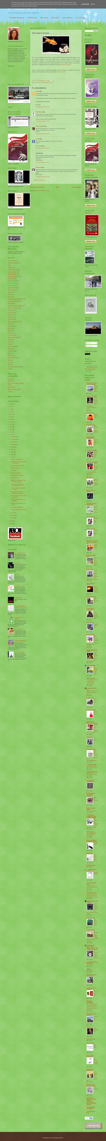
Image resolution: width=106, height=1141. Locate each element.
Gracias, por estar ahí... (20, 586)
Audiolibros (10, 267)
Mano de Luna (90, 623)
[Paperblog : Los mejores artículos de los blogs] (89, 1119)
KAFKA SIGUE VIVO (95, 416)
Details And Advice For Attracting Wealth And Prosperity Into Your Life (92, 895)
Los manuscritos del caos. (91, 688)
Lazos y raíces (90, 569)
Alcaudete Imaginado (17, 17)
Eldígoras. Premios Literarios (14, 389)
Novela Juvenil (11, 335)
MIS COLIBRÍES (96, 1030)
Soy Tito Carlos (90, 1043)
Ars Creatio (10, 391)
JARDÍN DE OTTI (96, 873)
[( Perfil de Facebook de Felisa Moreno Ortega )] (91, 369)
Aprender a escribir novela (91, 883)
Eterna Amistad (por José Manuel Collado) (96, 589)
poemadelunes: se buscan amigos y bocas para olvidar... (92, 774)
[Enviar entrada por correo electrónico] (53, 81)
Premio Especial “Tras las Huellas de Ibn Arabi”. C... (18, 462)
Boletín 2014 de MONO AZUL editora (92, 722)
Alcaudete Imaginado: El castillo (18, 509)
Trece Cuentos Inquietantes (90, 1055)
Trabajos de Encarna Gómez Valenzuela (92, 383)
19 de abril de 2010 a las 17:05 (43, 107)
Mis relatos (44, 17)
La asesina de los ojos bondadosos (15, 306)
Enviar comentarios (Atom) (43, 190)
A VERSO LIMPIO (91, 765)
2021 (11, 406)
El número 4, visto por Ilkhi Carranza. (96, 1061)
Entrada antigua (76, 187)
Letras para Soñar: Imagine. (91, 988)
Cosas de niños (81, 17)
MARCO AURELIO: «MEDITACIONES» (96, 482)
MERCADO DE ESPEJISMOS (90, 437)
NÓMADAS (90, 737)
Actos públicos (11, 260)
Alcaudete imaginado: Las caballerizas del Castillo (21, 606)
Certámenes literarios (13, 269)
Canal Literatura (11, 387)
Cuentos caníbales (12, 283)
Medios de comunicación (13, 321)
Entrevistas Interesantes (13, 301)
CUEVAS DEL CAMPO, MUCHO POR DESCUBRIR (91, 816)
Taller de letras (90, 832)
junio (12, 452)
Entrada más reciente (37, 187)
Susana (37, 91)
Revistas (10, 362)
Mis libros (10, 328)
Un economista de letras (91, 1112)
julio (12, 449)
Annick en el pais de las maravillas (91, 975)
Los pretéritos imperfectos (90, 1069)
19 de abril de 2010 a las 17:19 (43, 134)
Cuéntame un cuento (15, 468)
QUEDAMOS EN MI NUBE (92, 650)
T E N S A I (95, 493)
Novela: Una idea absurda (43, 82)
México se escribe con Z (95, 993)
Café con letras (90, 698)
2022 (11, 404)
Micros (9, 324)
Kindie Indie (90, 853)
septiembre (13, 444)
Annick (37, 139)
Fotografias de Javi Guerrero (91, 1014)
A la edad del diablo (91, 450)
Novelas (51, 82)
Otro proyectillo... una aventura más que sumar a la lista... (92, 887)
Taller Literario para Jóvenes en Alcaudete (18, 500)
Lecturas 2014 (11, 319)
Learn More (85, 4)
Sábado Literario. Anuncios (19, 618)
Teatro (9, 364)
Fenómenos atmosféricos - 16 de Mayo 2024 (96, 561)
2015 (11, 422)
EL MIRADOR (90, 413)
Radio (9, 353)
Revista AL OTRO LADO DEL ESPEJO (92, 840)
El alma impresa (91, 918)
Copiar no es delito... (95, 1046)
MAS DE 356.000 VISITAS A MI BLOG (96, 388)
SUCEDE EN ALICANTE (96, 600)
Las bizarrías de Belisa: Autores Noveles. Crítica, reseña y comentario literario (92, 947)
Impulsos (89, 969)
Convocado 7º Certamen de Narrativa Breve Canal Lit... (18, 484)
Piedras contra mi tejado (91, 808)
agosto (12, 447)
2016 (11, 419)
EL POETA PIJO (91, 865)
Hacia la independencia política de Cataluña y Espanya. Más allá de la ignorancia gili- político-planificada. (92, 1006)
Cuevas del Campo (12, 290)
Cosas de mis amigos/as (13, 276)
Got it (93, 4)
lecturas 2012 (11, 317)
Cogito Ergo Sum (91, 425)
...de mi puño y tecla (91, 892)
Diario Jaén (55, 17)
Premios (10, 348)
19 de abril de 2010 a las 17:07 (43, 121)
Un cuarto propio (91, 749)
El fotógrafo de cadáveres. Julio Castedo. (96, 954)
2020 (11, 409)
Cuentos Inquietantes (12, 287)
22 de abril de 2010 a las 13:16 (43, 176)
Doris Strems (90, 1027)
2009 (11, 521)
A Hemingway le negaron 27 (91, 609)
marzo (12, 512)
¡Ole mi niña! (14, 470)
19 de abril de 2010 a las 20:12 (43, 162)
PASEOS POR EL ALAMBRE (91, 1107)
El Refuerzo (96, 1088)
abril (12, 457)
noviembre (13, 439)
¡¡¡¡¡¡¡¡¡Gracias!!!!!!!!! (20, 553)
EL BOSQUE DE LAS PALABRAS (92, 962)
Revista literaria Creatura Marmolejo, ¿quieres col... (17, 492)
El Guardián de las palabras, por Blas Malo (96, 615)
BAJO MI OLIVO (91, 1039)
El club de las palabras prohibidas (15, 299)
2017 (11, 417)
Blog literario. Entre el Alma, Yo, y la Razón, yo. (92, 542)
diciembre (13, 436)
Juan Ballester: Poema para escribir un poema (92, 766)
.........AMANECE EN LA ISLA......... (92, 870)
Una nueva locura (15, 478)
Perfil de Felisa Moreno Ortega (91, 366)
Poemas (9, 342)
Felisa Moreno (39, 112)
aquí (14, 251)
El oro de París (90, 970)
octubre (13, 442)
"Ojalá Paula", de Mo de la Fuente (95, 857)
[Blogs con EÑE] (93, 1128)
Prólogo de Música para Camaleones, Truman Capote (92, 692)
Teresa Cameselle (40, 126)
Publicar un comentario (39, 180)
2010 (11, 434)
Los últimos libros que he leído (95, 922)
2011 (11, 432)
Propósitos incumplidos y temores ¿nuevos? (20, 641)
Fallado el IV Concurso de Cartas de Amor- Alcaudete (18, 480)
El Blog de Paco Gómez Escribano (92, 901)
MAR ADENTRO (91, 665)
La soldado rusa (18, 597)
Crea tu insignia (88, 371)
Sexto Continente (91, 678)
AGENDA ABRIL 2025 (95, 520)
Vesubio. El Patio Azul (96, 625)
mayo (12, 454)
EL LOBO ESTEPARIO (90, 1001)
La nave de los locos (91, 710)
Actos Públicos (68, 17)
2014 (11, 424)
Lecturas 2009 (11, 310)
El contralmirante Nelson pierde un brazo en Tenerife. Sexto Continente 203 (92, 682)
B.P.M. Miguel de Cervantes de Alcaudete (91, 795)
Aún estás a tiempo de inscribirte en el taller (18, 488)
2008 (11, 523)
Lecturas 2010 (11, 312)
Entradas (89, 343)
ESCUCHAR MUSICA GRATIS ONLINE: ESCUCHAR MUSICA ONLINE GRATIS (91, 1101)
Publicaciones (32, 17)
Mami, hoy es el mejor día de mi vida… (18, 503)
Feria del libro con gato (96, 712)
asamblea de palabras (92, 396)
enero (12, 518)
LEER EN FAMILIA (95, 799)
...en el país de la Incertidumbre (90, 780)
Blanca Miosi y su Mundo (91, 491)
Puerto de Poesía (91, 635)
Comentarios (90, 346)
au (8, 265)
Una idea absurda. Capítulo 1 (17, 475)
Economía (10, 296)
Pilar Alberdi (90, 478)
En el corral (95, 739)
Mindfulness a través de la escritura (96, 509)
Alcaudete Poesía (91, 930)
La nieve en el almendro (13, 308)
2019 (11, 411)
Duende (9, 294)
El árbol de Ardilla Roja (91, 556)
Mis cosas (10, 326)
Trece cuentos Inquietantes (14, 366)
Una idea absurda (61, 72)
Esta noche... (17, 563)
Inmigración (11, 303)
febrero (13, 515)
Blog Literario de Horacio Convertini (91, 1085)
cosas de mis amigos (12, 274)
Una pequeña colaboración (17, 507)
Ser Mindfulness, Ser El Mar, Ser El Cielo (96, 670)
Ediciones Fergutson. (67, 64)
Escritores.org (11, 381)
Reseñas (10, 360)
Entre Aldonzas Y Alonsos (91, 584)
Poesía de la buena (12, 346)
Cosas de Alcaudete (12, 272)
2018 (11, 414)
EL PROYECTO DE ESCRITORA (92, 504)
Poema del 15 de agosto (92, 810)
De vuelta (17, 574)
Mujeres (10, 330)
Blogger (61, 1138)
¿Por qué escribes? (19, 629)
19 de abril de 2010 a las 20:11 (43, 148)
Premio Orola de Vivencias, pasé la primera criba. (19, 496)
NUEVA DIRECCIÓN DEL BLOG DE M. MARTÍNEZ (91, 834)
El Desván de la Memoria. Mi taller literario (16, 384)
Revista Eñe (10, 379)
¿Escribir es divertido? (16, 473)
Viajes (9, 369)
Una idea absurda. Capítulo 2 (17, 465)
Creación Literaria (12, 281)
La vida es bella (90, 965)
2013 (11, 427)
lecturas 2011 (11, 314)
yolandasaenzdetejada (92, 772)
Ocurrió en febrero (91, 597)
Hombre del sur (95, 843)
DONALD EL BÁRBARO (95, 442)
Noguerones (10, 333)
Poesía (9, 344)
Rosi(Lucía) (38, 167)
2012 (11, 429)
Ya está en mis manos (19, 652)
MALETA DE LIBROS (92, 462)
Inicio (57, 187)
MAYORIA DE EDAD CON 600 (96, 454)
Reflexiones (10, 355)
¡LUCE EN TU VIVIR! (95, 546)
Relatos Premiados (12, 357)
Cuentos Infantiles (12, 285)
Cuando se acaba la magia (16, 459)
